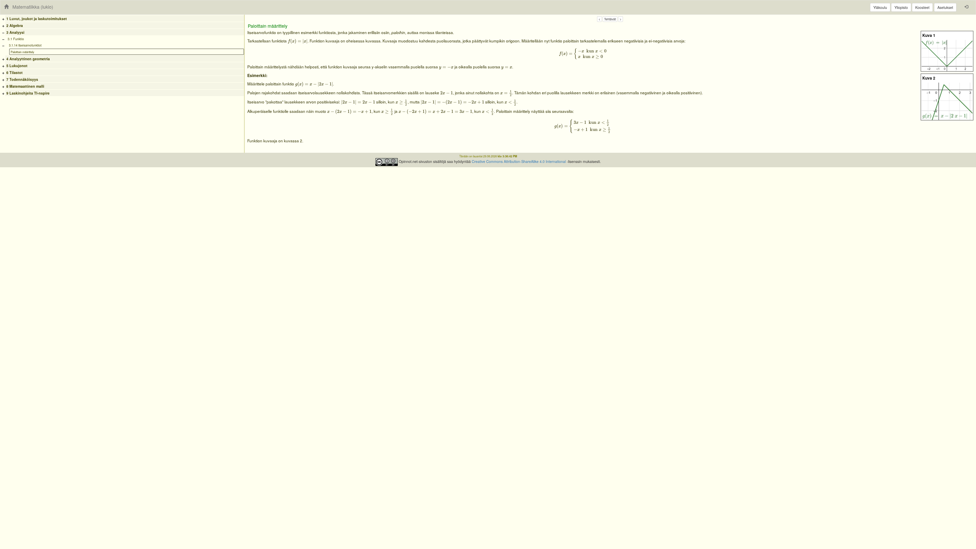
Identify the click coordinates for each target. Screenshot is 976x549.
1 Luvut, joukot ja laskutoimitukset (36, 18)
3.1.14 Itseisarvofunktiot (25, 45)
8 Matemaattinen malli (25, 86)
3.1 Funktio (16, 39)
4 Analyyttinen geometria (28, 58)
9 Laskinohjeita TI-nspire (28, 93)
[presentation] (298, 41)
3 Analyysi (15, 32)
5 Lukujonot (16, 65)
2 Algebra (14, 25)
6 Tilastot (14, 72)
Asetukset (945, 7)
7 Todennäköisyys (22, 79)
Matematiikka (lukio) (32, 6)
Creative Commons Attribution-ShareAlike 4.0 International (519, 161)
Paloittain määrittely (22, 52)
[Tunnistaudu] (966, 6)
